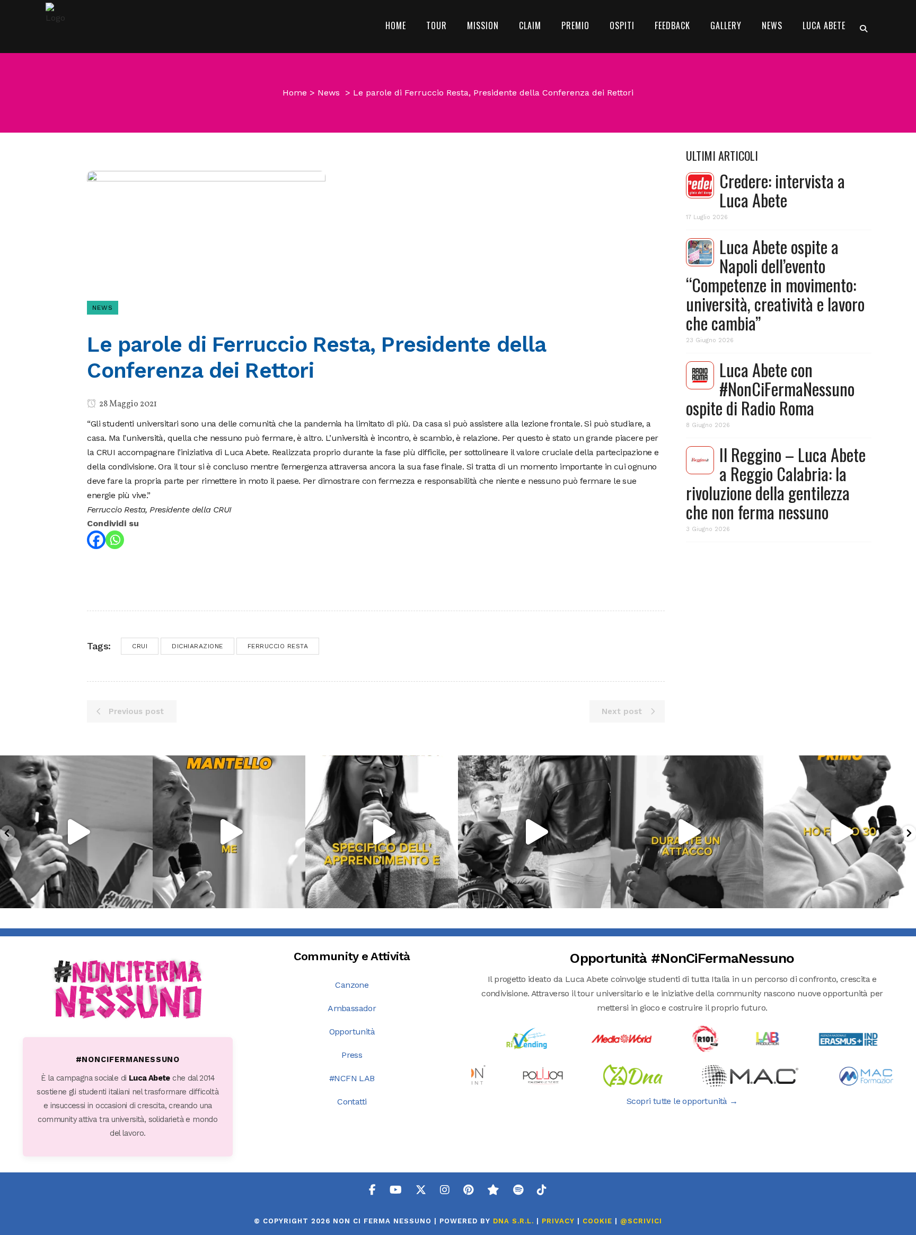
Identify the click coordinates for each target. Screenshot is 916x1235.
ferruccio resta (278, 646)
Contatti (351, 1102)
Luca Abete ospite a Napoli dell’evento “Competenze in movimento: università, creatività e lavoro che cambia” (775, 284)
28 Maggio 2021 (127, 404)
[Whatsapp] (114, 539)
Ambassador (352, 1008)
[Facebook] (96, 539)
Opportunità (352, 1032)
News (329, 93)
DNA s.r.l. (514, 1221)
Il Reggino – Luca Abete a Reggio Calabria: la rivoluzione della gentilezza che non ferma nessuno (776, 483)
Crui (139, 646)
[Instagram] (142, 895)
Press (351, 1055)
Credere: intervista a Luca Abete (782, 190)
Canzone (351, 985)
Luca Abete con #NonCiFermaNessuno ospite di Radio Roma (770, 388)
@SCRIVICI (641, 1221)
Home (295, 93)
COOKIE (597, 1221)
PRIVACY (558, 1221)
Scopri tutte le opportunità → (682, 1101)
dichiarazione (197, 646)
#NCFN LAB (352, 1078)
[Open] (76, 831)
